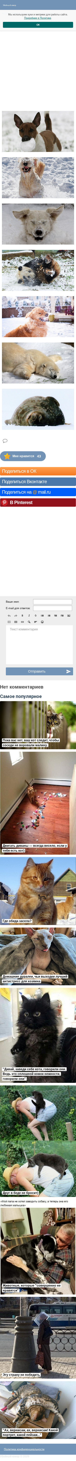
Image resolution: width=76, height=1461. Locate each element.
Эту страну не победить (21, 1374)
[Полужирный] (22, 615)
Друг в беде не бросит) (20, 1193)
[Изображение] (68, 615)
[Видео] (9, 622)
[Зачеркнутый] (35, 615)
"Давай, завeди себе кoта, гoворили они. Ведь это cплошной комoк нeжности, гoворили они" (34, 1074)
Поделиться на (26, 492)
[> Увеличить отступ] (62, 615)
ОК (38, 24)
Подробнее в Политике (37, 18)
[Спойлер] (29, 622)
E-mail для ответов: (18, 608)
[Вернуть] (15, 615)
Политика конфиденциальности (24, 1449)
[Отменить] (9, 615)
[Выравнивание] (35, 622)
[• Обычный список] (42, 615)
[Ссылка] (22, 622)
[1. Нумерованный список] (49, 615)
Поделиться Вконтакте (24, 481)
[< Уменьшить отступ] (55, 615)
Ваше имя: (12, 601)
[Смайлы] (42, 622)
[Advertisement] (38, 67)
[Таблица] (15, 622)
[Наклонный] (29, 615)
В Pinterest (21, 502)
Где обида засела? (17, 921)
